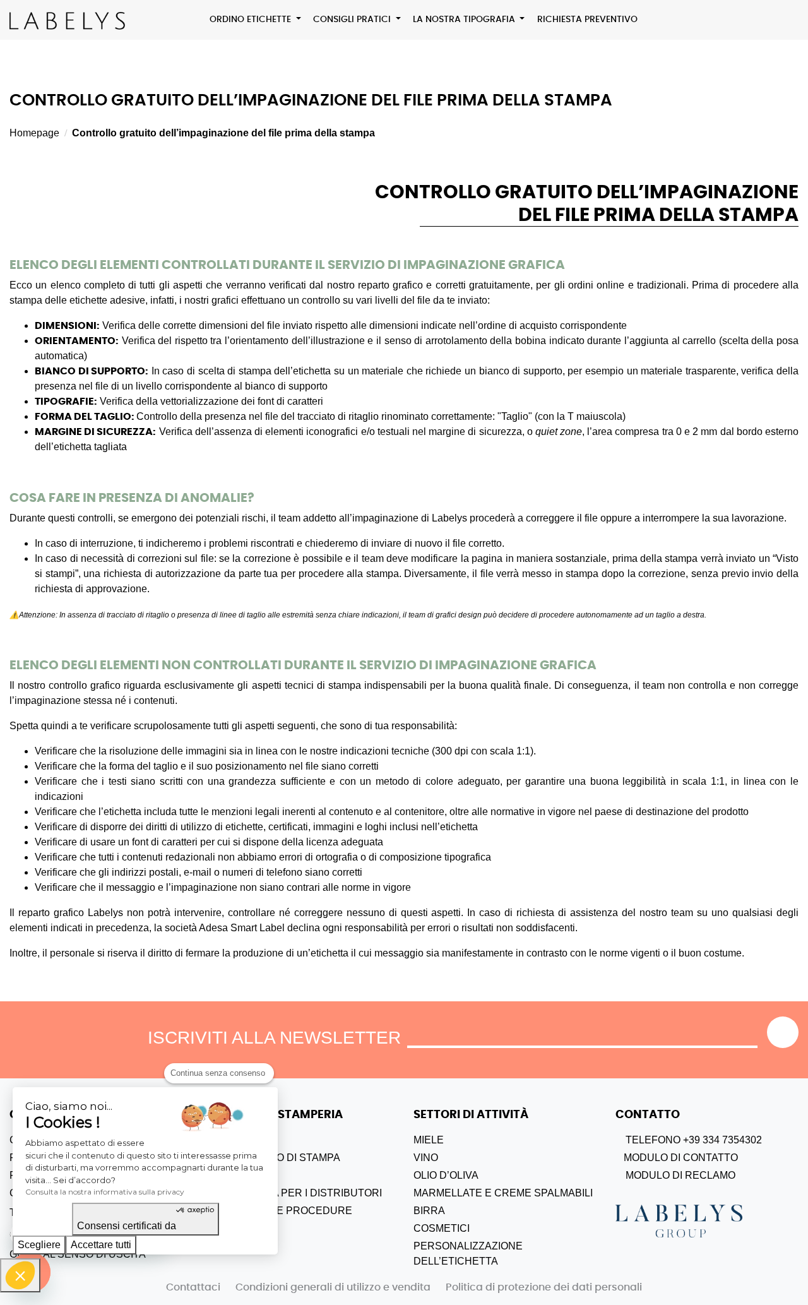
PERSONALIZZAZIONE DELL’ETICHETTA (468, 1253)
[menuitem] (255, 20)
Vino (425, 1157)
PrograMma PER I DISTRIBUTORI (296, 1193)
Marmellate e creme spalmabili (503, 1193)
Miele (428, 1140)
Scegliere (39, 1244)
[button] (20, 1275)
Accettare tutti (101, 1244)
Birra (429, 1210)
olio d (430, 1175)
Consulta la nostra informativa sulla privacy (104, 1191)
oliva (463, 1175)
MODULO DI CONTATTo (679, 1157)
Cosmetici (441, 1228)
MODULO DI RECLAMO (679, 1175)
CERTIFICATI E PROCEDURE (281, 1210)
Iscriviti (783, 1032)
